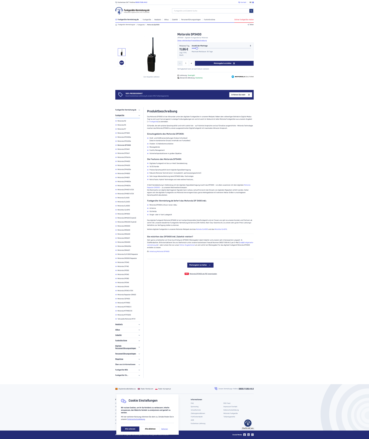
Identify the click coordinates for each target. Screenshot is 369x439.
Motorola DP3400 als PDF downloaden (203, 274)
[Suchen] (251, 11)
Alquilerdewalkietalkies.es (127, 389)
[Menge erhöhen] (191, 63)
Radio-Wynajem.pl (164, 389)
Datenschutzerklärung (136, 419)
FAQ (192, 403)
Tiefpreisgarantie (229, 417)
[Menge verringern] (179, 63)
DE (251, 2)
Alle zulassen (130, 429)
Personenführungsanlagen (125, 354)
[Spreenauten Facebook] (245, 434)
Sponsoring (194, 407)
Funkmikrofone (121, 340)
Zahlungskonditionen (198, 413)
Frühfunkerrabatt (197, 417)
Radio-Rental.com (147, 389)
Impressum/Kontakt (230, 407)
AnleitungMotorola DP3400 (159, 251)
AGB (192, 420)
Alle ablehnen (150, 429)
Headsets (119, 324)
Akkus (117, 330)
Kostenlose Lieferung (198, 423)
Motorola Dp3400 (153, 25)
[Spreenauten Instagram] (252, 434)
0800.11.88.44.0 (246, 388)
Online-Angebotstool (187, 245)
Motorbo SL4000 (202, 229)
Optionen (164, 429)
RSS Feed (226, 403)
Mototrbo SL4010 (221, 229)
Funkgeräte (141, 25)
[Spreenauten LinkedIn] (249, 434)
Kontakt (243, 2)
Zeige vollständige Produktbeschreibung (192, 40)
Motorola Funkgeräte (230, 413)
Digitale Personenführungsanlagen (125, 347)
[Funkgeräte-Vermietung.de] (116, 24)
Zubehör (118, 335)
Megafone (119, 359)
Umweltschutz (196, 410)
